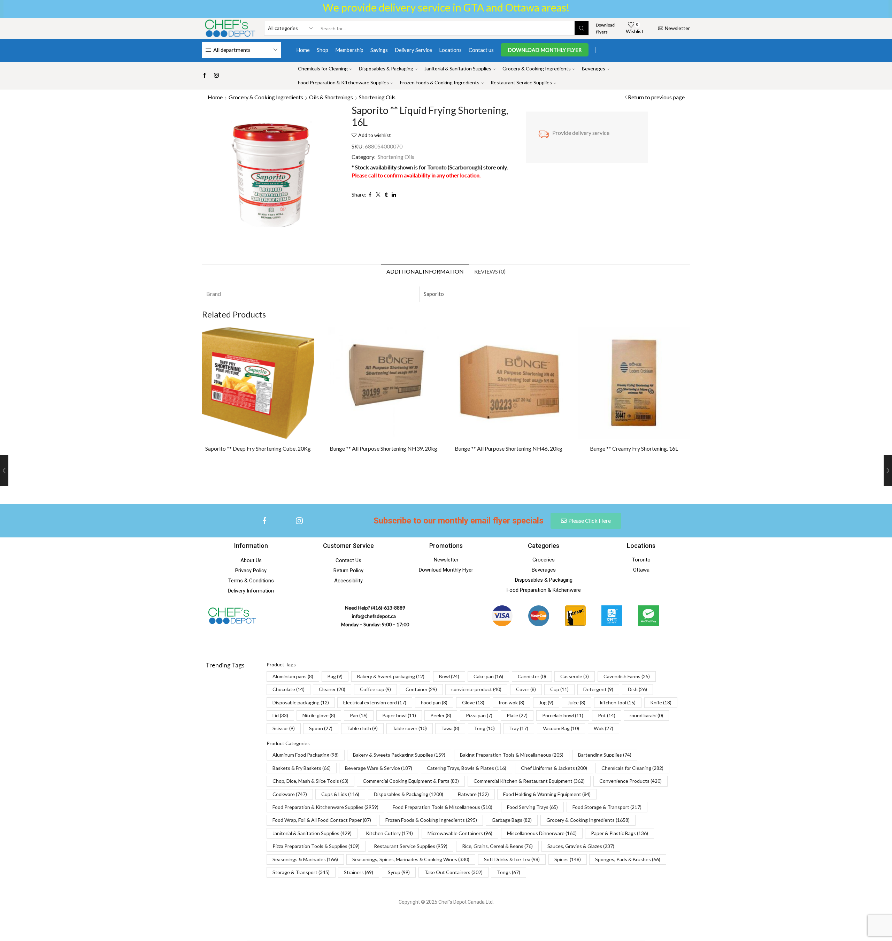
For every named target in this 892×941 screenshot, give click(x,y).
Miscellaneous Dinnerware (542, 833)
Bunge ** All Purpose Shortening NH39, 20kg (383, 448)
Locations (450, 50)
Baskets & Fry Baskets (301, 768)
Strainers (358, 872)
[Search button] (582, 28)
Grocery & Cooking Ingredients (536, 68)
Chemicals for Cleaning (323, 68)
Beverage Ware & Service (378, 768)
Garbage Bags (512, 820)
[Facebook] (204, 75)
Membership (349, 50)
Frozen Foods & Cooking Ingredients (439, 82)
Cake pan (488, 676)
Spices (567, 859)
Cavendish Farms (626, 676)
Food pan (434, 702)
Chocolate (288, 689)
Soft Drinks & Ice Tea (512, 859)
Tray (518, 728)
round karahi (646, 715)
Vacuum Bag (561, 728)
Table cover (409, 728)
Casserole (574, 676)
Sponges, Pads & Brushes (627, 859)
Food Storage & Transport (606, 807)
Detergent (598, 689)
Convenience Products (630, 781)
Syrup (399, 872)
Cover (526, 689)
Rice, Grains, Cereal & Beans (497, 846)
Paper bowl (399, 715)
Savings (379, 50)
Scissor (283, 728)
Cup (559, 689)
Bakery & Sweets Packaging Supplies (399, 755)
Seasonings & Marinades (305, 859)
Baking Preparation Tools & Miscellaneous (511, 755)
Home (303, 50)
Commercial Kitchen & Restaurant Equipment (529, 781)
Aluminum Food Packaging (305, 755)
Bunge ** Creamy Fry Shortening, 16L (634, 448)
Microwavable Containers (460, 833)
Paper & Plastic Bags (619, 833)
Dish (637, 689)
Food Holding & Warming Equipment (547, 794)
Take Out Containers (453, 872)
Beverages (593, 68)
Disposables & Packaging (386, 68)
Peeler (440, 715)
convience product (476, 689)
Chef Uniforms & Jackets (554, 768)
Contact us (481, 50)
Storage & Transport (301, 872)
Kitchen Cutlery (389, 833)
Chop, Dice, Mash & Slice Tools (310, 781)
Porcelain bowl (562, 715)
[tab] (425, 272)
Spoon (320, 728)
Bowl (449, 676)
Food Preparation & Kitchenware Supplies (343, 82)
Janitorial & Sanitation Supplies (457, 68)
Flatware (473, 794)
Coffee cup (375, 689)
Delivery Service (413, 50)
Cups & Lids (340, 794)
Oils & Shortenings (331, 97)
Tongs (508, 872)
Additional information (425, 271)
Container (421, 689)
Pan (359, 715)
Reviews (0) (490, 271)
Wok (603, 728)
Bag (335, 676)
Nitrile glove (318, 715)
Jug (546, 702)
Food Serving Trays (532, 807)
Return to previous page (656, 97)
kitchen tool (618, 702)
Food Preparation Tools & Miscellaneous (442, 807)
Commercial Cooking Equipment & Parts (411, 781)
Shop (322, 50)
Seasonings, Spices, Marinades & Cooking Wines (410, 859)
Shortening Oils (377, 97)
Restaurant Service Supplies (521, 82)
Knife (660, 702)
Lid (280, 715)
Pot (606, 715)
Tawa (450, 728)
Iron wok (511, 702)
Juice (576, 702)
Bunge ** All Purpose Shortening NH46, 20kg (508, 448)
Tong (484, 728)
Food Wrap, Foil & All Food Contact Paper (321, 820)
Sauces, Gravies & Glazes (580, 846)
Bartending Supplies (604, 755)
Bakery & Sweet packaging (390, 676)
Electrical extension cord (374, 702)
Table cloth (362, 728)
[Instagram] (216, 75)
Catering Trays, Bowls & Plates (466, 768)
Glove (473, 702)
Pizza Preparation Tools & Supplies (316, 846)
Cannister (532, 676)
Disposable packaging (300, 702)
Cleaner (332, 689)
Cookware (289, 794)
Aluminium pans (292, 676)
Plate (517, 715)
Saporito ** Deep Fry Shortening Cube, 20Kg (258, 448)
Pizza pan (479, 715)
